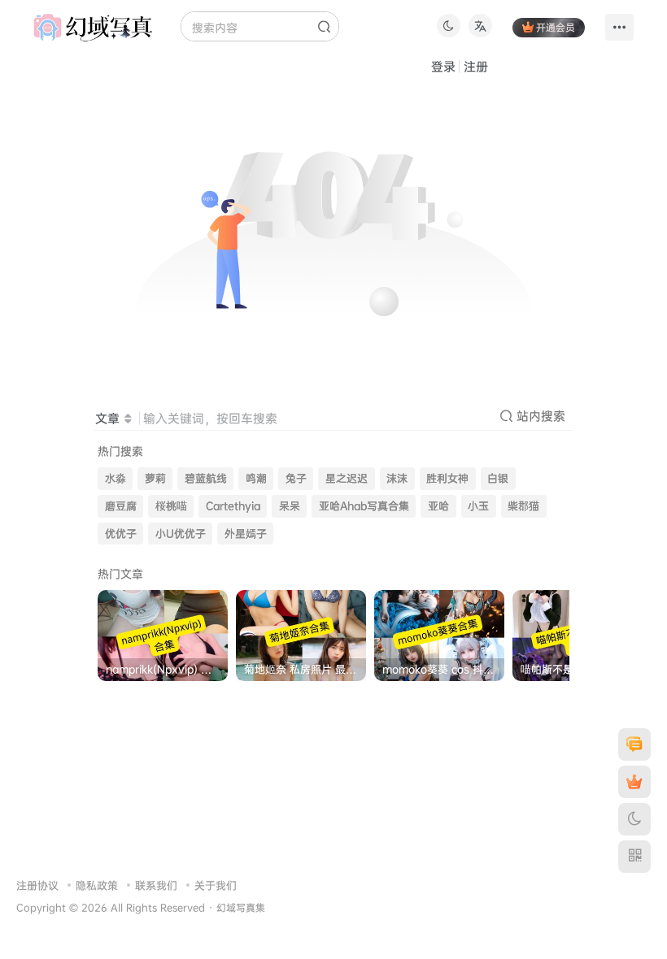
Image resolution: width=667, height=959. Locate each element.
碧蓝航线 (206, 478)
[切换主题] (634, 819)
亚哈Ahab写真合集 (364, 506)
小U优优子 (180, 533)
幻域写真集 (240, 907)
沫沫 (397, 478)
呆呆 (289, 506)
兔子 (296, 478)
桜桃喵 (171, 506)
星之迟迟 (346, 478)
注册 (476, 66)
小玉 (478, 506)
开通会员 (555, 27)
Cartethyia (233, 506)
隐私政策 (97, 885)
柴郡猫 (523, 506)
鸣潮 (256, 478)
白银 (497, 478)
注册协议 (37, 885)
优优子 (121, 533)
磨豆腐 (121, 506)
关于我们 (215, 885)
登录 (443, 66)
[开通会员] (634, 782)
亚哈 (438, 506)
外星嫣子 (246, 533)
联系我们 (156, 885)
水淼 (115, 478)
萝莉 (155, 478)
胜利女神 (447, 478)
